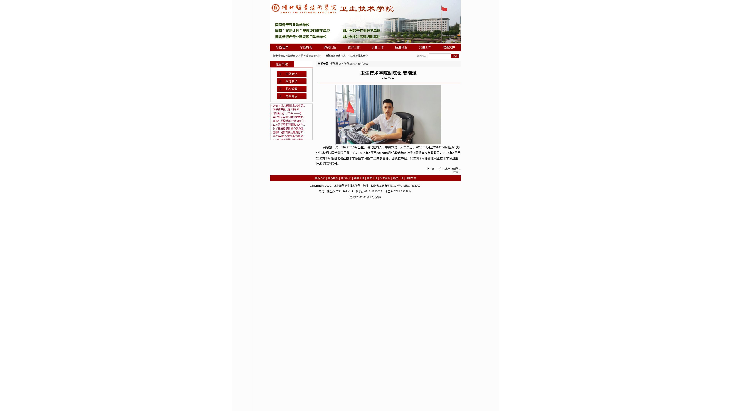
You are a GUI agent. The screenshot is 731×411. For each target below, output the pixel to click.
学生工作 (377, 47)
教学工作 (354, 47)
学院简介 (291, 74)
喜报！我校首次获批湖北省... (288, 132)
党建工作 (425, 47)
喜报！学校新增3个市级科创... (289, 120)
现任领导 (291, 81)
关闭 (456, 172)
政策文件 (449, 47)
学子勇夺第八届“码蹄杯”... (287, 109)
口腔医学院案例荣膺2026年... (289, 124)
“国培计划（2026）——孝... (288, 113)
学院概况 (306, 47)
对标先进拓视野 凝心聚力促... (289, 128)
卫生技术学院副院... (449, 168)
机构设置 (291, 88)
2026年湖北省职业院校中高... (289, 105)
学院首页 (282, 47)
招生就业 (401, 47)
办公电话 (291, 96)
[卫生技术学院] (365, 41)
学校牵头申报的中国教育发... (288, 117)
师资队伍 (330, 47)
